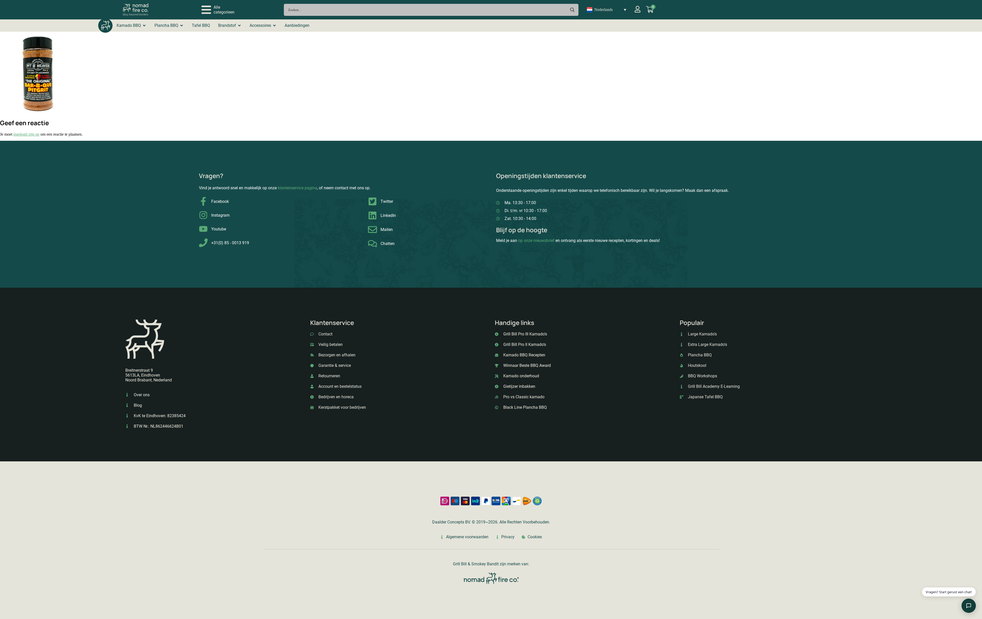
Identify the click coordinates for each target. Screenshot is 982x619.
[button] (218, 9)
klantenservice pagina (297, 187)
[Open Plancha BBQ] (182, 25)
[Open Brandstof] (239, 25)
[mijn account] (637, 9)
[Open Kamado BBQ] (144, 25)
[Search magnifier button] (572, 9)
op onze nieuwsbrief (536, 240)
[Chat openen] (969, 606)
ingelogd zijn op (26, 134)
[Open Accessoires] (274, 25)
